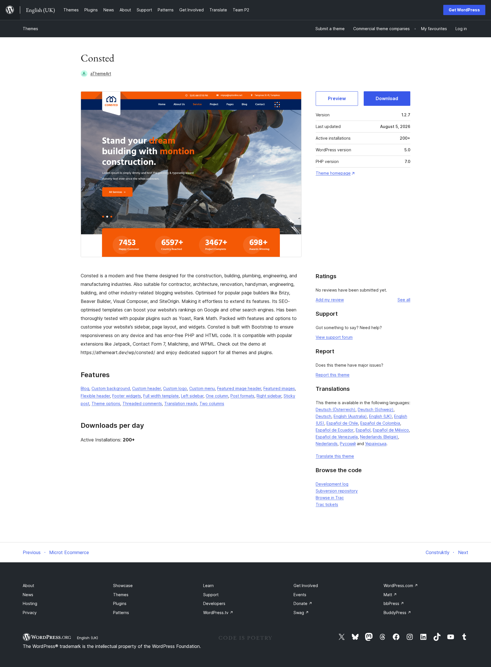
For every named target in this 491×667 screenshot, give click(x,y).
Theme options (105, 403)
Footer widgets (126, 395)
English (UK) (380, 416)
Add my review (330, 299)
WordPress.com (401, 585)
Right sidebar (269, 395)
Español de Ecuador (334, 430)
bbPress (394, 603)
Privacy (30, 612)
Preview (337, 98)
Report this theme (332, 374)
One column (217, 395)
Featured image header (239, 388)
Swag (301, 612)
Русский (348, 443)
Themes (30, 28)
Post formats (242, 395)
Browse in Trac (330, 497)
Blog (85, 388)
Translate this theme (335, 456)
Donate (303, 603)
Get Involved (306, 585)
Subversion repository (337, 490)
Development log (332, 484)
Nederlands (327, 443)
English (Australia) (350, 416)
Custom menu (202, 388)
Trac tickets (327, 504)
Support (211, 594)
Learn (208, 585)
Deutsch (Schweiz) (376, 409)
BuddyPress (397, 612)
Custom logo (175, 388)
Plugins (119, 603)
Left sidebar (192, 395)
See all (404, 299)
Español (363, 430)
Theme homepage (333, 173)
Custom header (146, 388)
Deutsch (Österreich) (335, 409)
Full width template (161, 395)
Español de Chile (342, 423)
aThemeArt (100, 73)
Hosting (30, 603)
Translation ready (180, 403)
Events (300, 594)
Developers (214, 603)
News (28, 594)
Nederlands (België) (379, 436)
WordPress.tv (218, 612)
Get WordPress (464, 9)
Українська (375, 443)
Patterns (121, 612)
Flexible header (95, 395)
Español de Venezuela (337, 436)
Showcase (123, 585)
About (28, 585)
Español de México (391, 430)
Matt (390, 594)
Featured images (279, 388)
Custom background (110, 388)
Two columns (211, 403)
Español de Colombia (380, 423)
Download (387, 98)
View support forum (334, 337)
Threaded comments (142, 403)
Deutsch (323, 416)
